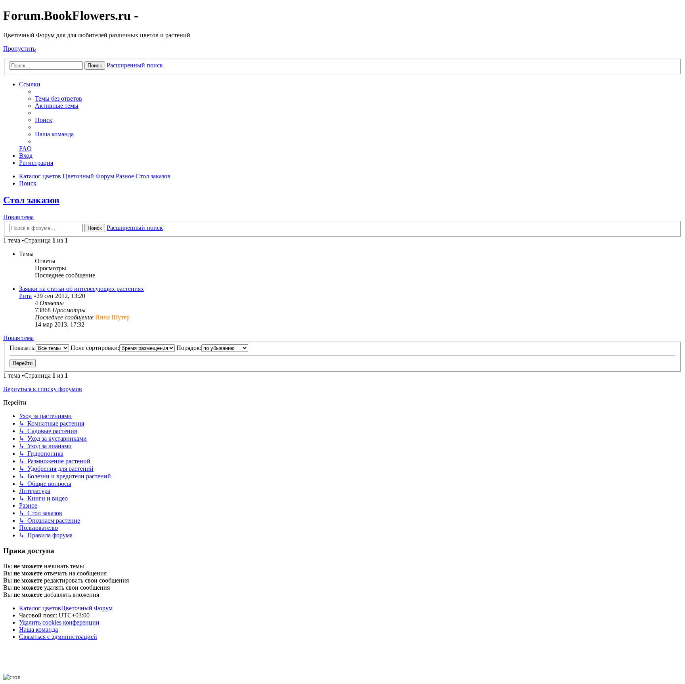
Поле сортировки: (95, 347)
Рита (25, 295)
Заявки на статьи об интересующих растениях (81, 288)
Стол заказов (31, 200)
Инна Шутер (112, 317)
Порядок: (188, 347)
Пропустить (19, 48)
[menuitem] (58, 98)
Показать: (23, 347)
